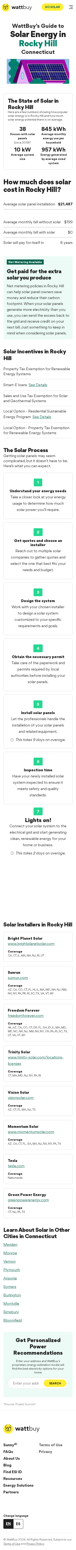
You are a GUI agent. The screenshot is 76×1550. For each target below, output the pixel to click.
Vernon (9, 1261)
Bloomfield (12, 1320)
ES (18, 1524)
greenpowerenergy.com (28, 1200)
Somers (9, 1286)
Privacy (45, 1451)
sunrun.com (18, 977)
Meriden (10, 1244)
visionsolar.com (21, 1097)
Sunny (10, 1444)
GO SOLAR (52, 7)
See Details (38, 385)
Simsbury (11, 1312)
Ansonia (10, 1278)
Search (55, 1383)
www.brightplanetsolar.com (31, 943)
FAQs (8, 1451)
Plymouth (11, 1270)
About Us (11, 1458)
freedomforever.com (25, 1015)
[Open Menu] (71, 7)
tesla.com (16, 1166)
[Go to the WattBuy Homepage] (17, 7)
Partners (11, 1492)
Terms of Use (50, 1445)
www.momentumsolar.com (31, 1132)
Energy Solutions (18, 1485)
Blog (7, 1465)
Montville (11, 1303)
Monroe (10, 1253)
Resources (12, 1478)
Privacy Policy (35, 1543)
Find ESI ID (12, 1472)
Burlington (12, 1295)
